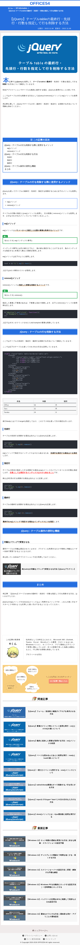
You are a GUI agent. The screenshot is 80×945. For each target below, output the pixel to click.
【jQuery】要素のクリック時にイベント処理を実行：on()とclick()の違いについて (51, 727)
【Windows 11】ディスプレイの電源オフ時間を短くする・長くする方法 (51, 856)
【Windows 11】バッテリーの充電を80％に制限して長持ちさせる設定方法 (51, 900)
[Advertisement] (21, 123)
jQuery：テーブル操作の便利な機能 (20, 166)
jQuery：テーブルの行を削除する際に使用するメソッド (29, 145)
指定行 (9, 160)
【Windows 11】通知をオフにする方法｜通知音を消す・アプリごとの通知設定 (51, 915)
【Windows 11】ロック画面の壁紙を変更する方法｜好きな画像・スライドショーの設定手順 (51, 841)
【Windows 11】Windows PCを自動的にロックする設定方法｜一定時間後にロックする (51, 886)
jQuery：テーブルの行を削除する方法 (21, 154)
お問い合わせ (52, 936)
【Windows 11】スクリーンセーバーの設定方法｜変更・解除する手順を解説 (51, 871)
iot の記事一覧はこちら (58, 681)
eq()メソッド (12, 148)
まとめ (7, 169)
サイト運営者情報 (33, 939)
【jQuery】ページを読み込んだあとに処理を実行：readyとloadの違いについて (51, 756)
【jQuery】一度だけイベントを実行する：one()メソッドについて (51, 771)
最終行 (9, 163)
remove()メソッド (13, 151)
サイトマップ (50, 939)
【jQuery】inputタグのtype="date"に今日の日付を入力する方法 (51, 801)
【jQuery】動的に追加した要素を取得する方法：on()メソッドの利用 (51, 742)
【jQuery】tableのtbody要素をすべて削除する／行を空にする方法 (51, 786)
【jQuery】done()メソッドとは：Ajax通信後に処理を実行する (51, 815)
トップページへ (41, 931)
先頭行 (9, 157)
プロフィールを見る (34, 654)
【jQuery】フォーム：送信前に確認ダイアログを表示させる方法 (51, 712)
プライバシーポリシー (33, 936)
